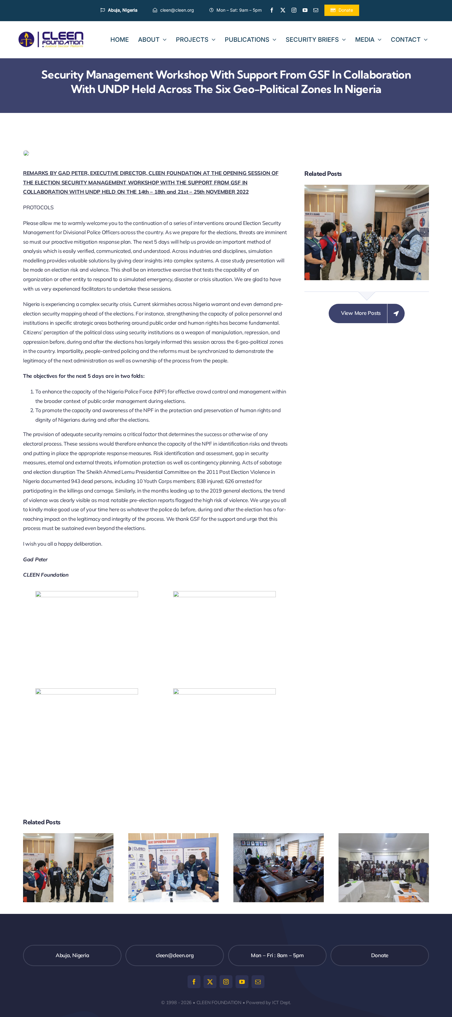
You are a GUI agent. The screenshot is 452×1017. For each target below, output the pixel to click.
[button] (309, 232)
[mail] (315, 10)
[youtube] (305, 10)
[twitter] (282, 10)
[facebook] (271, 10)
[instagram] (293, 10)
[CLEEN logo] (50, 34)
